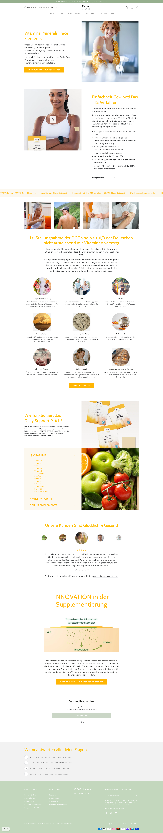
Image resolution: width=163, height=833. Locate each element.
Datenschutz (54, 798)
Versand (75, 709)
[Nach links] (26, 1)
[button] (126, 7)
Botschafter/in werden (33, 804)
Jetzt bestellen (81, 385)
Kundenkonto (29, 798)
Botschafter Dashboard (33, 808)
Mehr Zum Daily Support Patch (44, 70)
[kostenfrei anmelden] (137, 795)
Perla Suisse (33, 823)
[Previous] (30, 538)
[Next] (133, 538)
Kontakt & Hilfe (30, 795)
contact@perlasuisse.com (105, 576)
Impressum (53, 795)
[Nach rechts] (137, 1)
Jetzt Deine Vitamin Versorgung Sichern (81, 682)
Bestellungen (29, 801)
